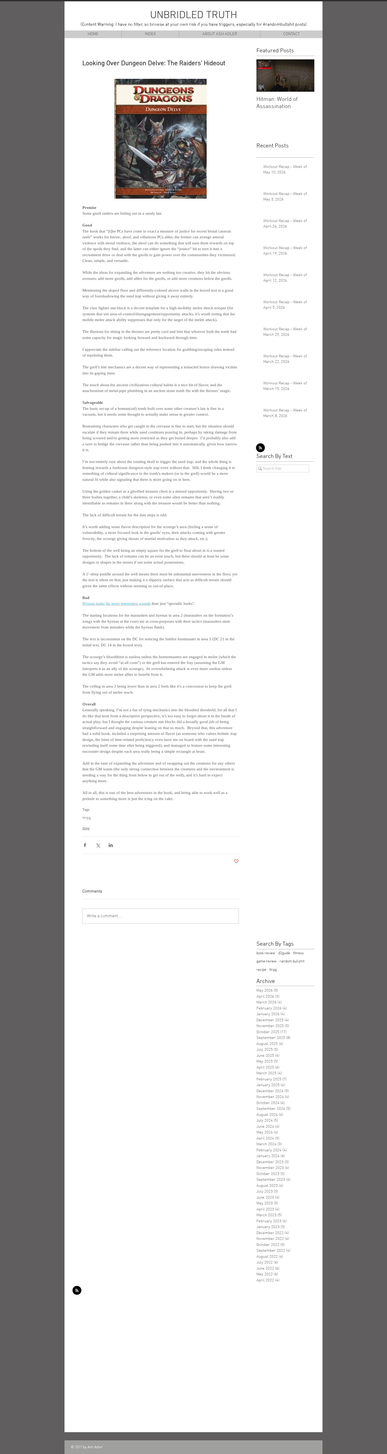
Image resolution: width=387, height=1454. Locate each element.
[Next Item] (306, 75)
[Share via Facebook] (84, 845)
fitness (298, 953)
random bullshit (292, 961)
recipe (261, 970)
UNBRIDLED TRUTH (193, 15)
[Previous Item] (264, 75)
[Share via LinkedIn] (110, 845)
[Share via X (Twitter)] (97, 845)
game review (266, 961)
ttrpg (86, 818)
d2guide (284, 953)
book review (265, 953)
